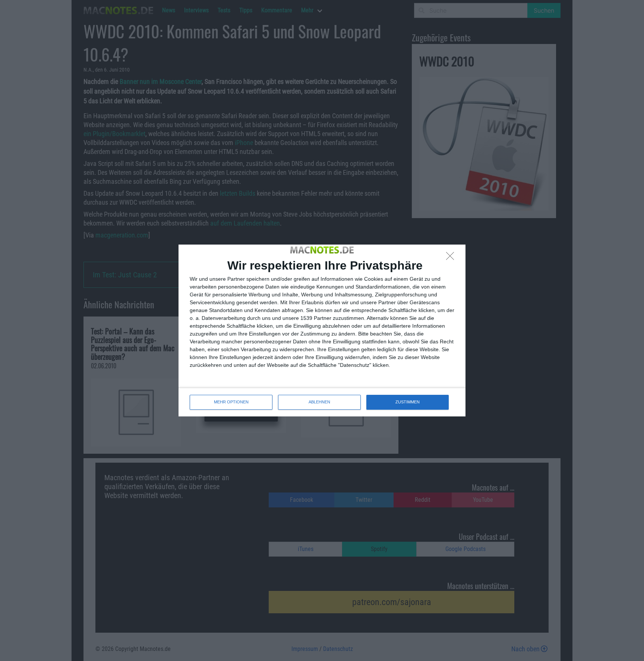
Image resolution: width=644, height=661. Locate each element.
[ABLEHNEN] (452, 258)
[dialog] (322, 330)
